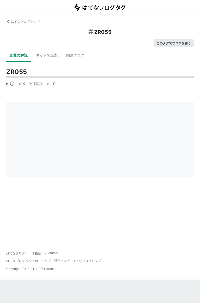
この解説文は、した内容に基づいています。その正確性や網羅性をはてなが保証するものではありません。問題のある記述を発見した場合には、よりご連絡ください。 (30, 84)
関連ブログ (75, 55)
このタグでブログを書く (174, 43)
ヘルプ (46, 261)
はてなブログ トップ (25, 21)
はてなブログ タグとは (22, 261)
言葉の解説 (18, 55)
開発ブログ (62, 261)
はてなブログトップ (87, 261)
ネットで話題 (47, 55)
